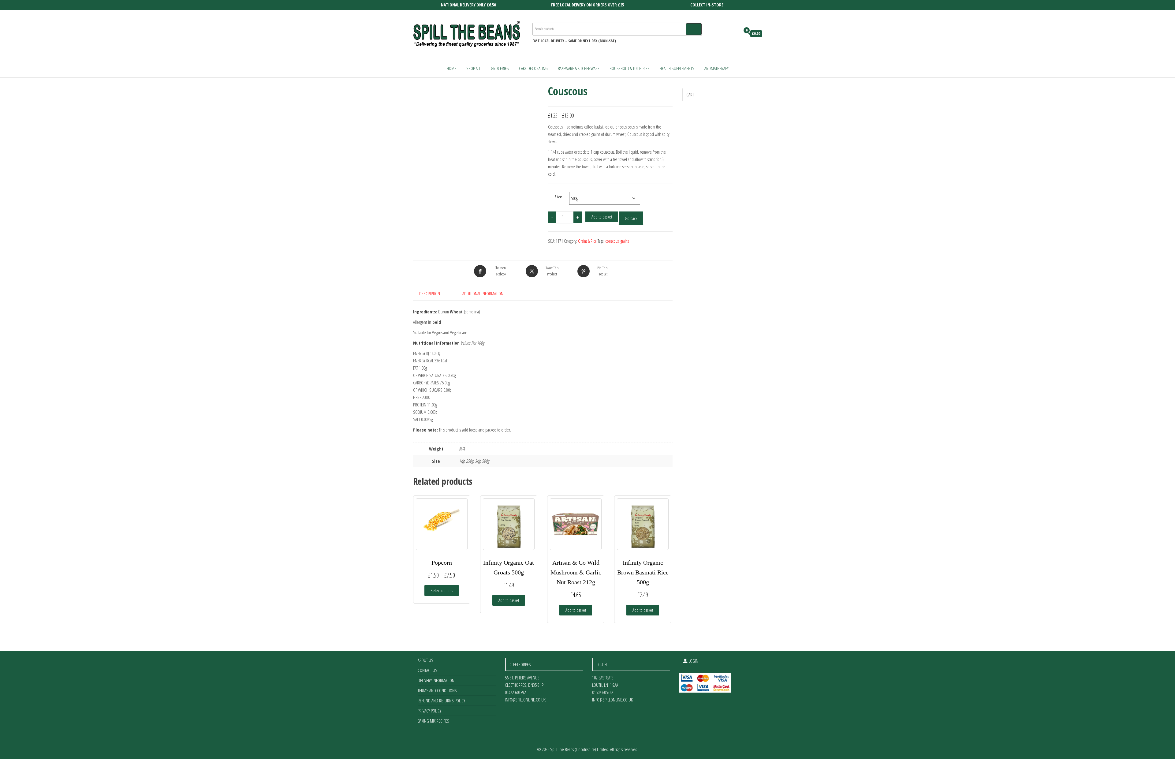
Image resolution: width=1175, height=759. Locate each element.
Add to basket (601, 217)
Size (558, 196)
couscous (612, 241)
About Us (425, 660)
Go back (631, 218)
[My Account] (734, 33)
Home (451, 68)
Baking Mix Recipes (433, 721)
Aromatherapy (716, 68)
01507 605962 (602, 692)
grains (625, 241)
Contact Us (427, 670)
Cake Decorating (533, 68)
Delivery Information (436, 680)
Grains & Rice (587, 241)
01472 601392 (515, 692)
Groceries (500, 68)
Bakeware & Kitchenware (578, 68)
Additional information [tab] (482, 293)
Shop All (473, 68)
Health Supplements (677, 68)
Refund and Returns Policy (441, 700)
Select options (442, 590)
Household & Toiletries (630, 68)
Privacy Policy (429, 711)
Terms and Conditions (437, 690)
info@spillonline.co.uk (525, 700)
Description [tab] (429, 293)
